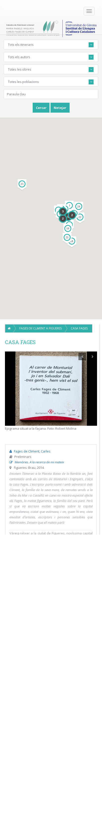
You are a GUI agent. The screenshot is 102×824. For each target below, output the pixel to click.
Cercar (41, 107)
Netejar (60, 107)
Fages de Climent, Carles (32, 451)
